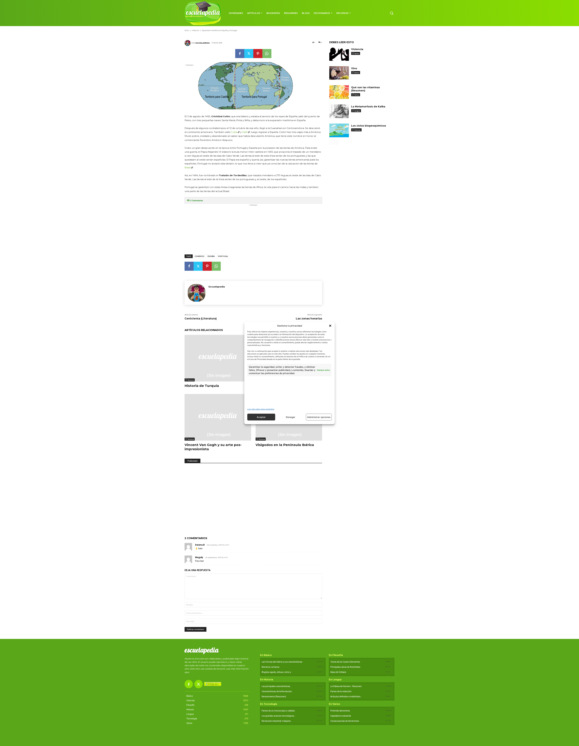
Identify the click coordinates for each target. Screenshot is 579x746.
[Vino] (339, 73)
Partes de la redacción (340, 691)
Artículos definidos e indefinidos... (346, 696)
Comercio (199, 256)
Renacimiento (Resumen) (274, 696)
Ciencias (357, 130)
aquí (187, 672)
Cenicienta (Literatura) (201, 318)
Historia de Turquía (202, 386)
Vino (354, 68)
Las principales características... (276, 686)
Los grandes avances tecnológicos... (279, 716)
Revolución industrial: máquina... (277, 721)
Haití (244, 132)
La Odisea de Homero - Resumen (346, 686)
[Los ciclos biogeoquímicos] (339, 130)
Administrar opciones (319, 417)
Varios (356, 53)
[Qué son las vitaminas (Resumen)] (339, 92)
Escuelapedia (203, 43)
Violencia (357, 49)
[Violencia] (339, 54)
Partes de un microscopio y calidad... (279, 710)
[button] (330, 325)
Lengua (357, 111)
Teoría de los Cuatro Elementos (345, 662)
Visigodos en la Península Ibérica (285, 445)
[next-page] (336, 142)
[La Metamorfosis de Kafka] (339, 111)
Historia (191, 380)
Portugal (223, 256)
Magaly (199, 557)
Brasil (188, 167)
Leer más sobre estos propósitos (260, 409)
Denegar (290, 417)
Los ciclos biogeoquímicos (368, 125)
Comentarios (196, 201)
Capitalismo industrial (340, 716)
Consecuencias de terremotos (344, 721)
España (211, 256)
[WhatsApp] (266, 53)
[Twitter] (248, 53)
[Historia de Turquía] (218, 358)
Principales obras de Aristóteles (345, 667)
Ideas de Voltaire (338, 672)
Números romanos (270, 667)
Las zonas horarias (309, 318)
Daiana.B (200, 544)
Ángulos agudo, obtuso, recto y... (277, 672)
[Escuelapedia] (188, 43)
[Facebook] (239, 53)
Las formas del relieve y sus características (282, 662)
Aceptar (261, 417)
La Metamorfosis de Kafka (368, 106)
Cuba (234, 132)
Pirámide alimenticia (340, 710)
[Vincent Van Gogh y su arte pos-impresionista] (218, 417)
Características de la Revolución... (277, 691)
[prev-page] (331, 142)
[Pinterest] (257, 53)
